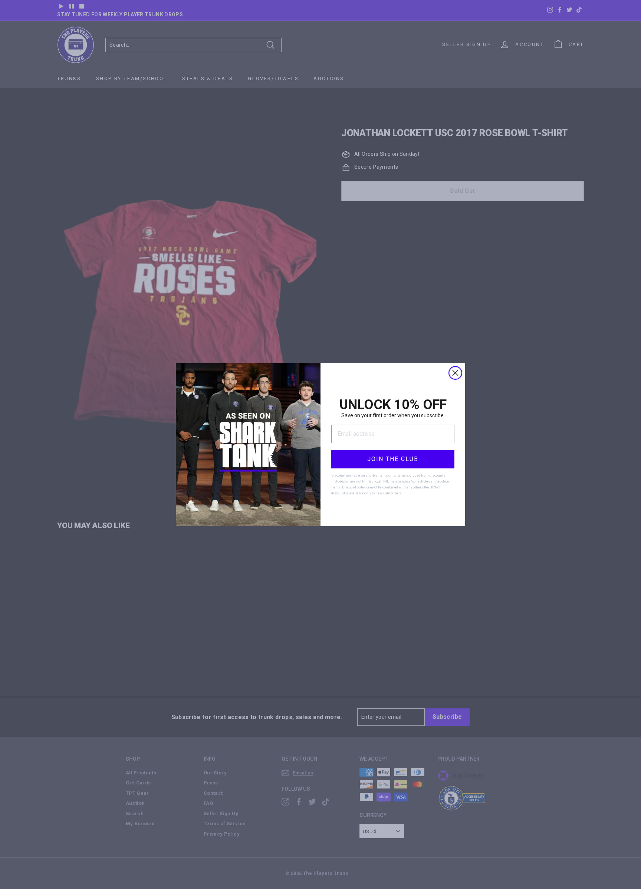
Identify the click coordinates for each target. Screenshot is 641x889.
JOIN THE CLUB (392, 458)
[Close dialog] (455, 372)
